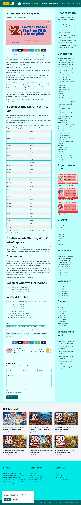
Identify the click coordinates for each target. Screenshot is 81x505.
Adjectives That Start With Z (66, 185)
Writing (43, 3)
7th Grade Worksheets (64, 71)
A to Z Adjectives (63, 291)
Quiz (69, 3)
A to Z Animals (62, 75)
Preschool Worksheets (64, 141)
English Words (37, 330)
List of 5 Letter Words (13, 333)
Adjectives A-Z (62, 89)
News (59, 129)
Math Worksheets (63, 127)
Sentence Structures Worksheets (23, 277)
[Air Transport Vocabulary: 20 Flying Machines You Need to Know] (14, 418)
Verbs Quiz (61, 309)
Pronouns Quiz (62, 325)
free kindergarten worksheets (25, 120)
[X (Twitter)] (20, 50)
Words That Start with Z (17, 307)
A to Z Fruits (61, 77)
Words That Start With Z (39, 333)
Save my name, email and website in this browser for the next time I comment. (27, 390)
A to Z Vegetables (63, 79)
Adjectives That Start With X (66, 214)
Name (10, 370)
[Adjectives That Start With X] (68, 207)
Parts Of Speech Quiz (64, 319)
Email (25, 370)
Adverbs (60, 91)
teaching (13, 62)
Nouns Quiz (61, 307)
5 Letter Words (11, 326)
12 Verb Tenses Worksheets (22, 67)
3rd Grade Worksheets (64, 62)
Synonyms (61, 147)
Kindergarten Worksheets (65, 125)
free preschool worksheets (43, 120)
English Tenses (62, 110)
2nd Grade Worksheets (64, 60)
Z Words (10, 336)
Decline (15, 499)
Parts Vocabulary (63, 135)
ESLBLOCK (12, 268)
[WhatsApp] (37, 50)
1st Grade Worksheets (64, 58)
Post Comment (12, 397)
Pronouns (60, 143)
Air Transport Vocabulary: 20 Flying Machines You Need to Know (66, 20)
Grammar (26, 3)
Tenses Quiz (61, 317)
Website (41, 370)
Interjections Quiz (63, 323)
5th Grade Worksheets (64, 67)
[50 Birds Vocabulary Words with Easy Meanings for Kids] (40, 441)
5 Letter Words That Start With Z (28, 326)
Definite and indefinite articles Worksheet (26, 231)
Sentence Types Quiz (64, 315)
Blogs (59, 100)
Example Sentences (63, 116)
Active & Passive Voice (64, 230)
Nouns (59, 131)
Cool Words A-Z (62, 108)
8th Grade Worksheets (64, 73)
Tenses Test (32, 473)
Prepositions (61, 139)
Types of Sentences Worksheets (22, 99)
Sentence (60, 232)
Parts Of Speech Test (35, 477)
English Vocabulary (15, 117)
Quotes (60, 145)
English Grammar (12, 330)
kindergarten (10, 77)
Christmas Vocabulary (64, 104)
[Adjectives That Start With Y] (68, 193)
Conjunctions (61, 106)
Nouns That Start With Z (17, 309)
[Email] (43, 50)
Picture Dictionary (63, 137)
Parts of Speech (62, 133)
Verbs (59, 151)
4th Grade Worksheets (64, 64)
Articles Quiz (61, 321)
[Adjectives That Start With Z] (68, 178)
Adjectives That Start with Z (18, 311)
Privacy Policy (18, 392)
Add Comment (12, 375)
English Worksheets (63, 112)
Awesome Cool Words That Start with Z (21, 317)
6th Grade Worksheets (64, 69)
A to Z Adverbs (62, 293)
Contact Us (59, 475)
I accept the (14, 392)
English (42, 326)
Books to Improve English (65, 102)
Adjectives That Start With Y (66, 199)
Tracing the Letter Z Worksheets (19, 313)
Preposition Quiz (63, 311)
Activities (63, 3)
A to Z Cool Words (63, 295)
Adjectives (61, 87)
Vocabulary (35, 3)
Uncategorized (62, 149)
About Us (58, 473)
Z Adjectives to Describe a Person (20, 315)
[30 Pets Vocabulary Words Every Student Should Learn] (14, 441)
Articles (60, 95)
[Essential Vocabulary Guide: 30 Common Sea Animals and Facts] (40, 418)
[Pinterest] (26, 50)
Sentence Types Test (35, 475)
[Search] (77, 3)
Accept (7, 499)
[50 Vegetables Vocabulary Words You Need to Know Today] (66, 441)
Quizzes (22, 122)
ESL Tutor (75, 3)
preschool (43, 75)
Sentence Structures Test (36, 480)
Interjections (61, 122)
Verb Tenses (61, 228)
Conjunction (61, 236)
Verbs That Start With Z (17, 305)
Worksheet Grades (63, 156)
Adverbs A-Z (61, 93)
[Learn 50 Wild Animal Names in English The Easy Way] (66, 418)
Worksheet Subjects (64, 158)
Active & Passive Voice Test (37, 482)
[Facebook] (14, 50)
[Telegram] (31, 50)
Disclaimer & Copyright (62, 480)
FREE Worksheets (53, 3)
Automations (61, 98)
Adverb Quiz (61, 313)
